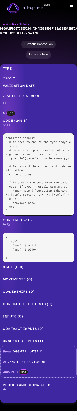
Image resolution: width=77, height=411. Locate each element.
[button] (71, 5)
